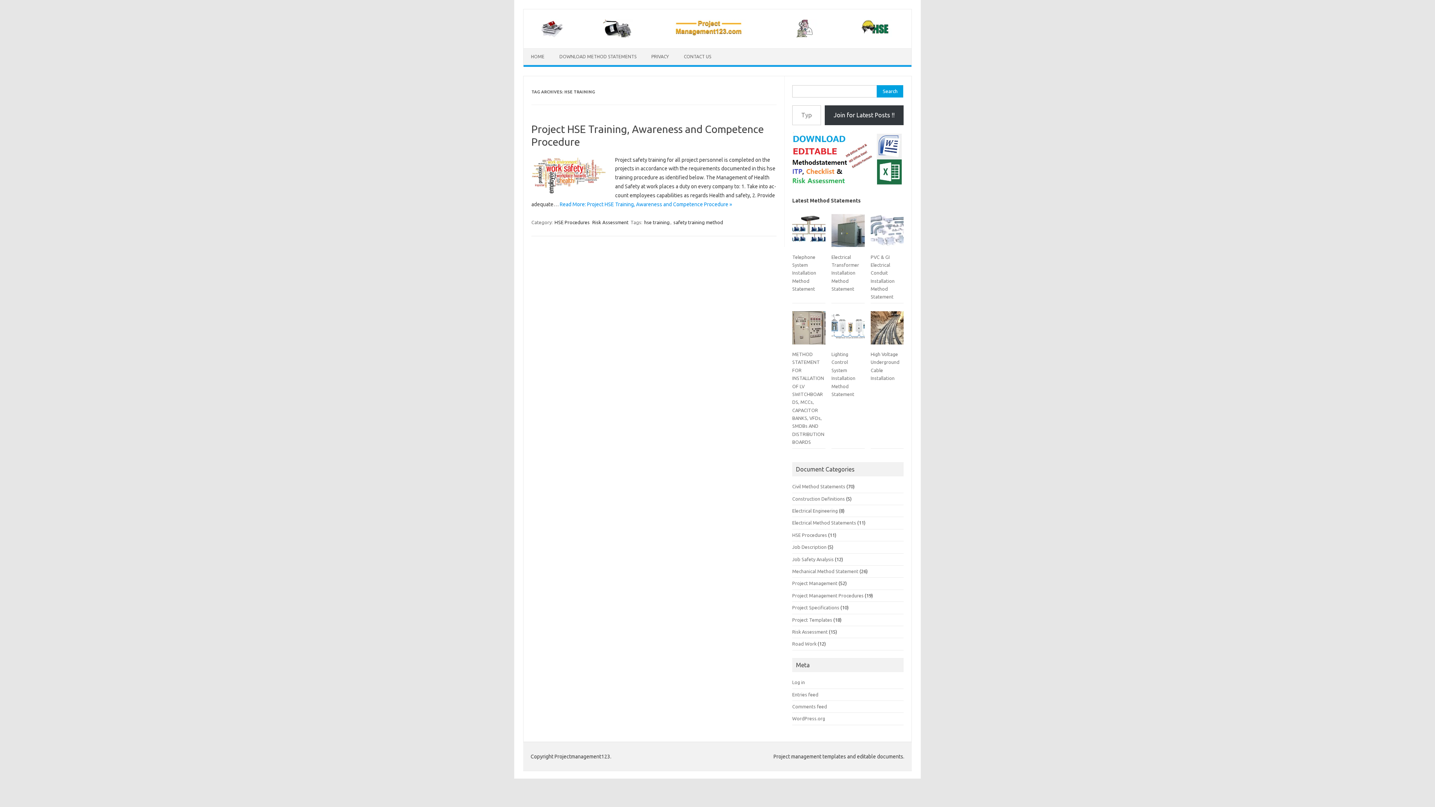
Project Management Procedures (828, 595)
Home (537, 56)
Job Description (809, 547)
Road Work (804, 643)
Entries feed (805, 694)
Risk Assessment (610, 222)
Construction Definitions (818, 498)
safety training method (698, 222)
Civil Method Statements (818, 486)
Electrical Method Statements (824, 522)
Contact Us (697, 56)
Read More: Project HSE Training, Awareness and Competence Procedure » (646, 204)
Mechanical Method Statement (825, 571)
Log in (798, 682)
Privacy (660, 56)
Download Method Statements (597, 56)
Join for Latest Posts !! (864, 115)
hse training (657, 222)
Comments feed (809, 706)
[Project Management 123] (717, 35)
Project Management (814, 583)
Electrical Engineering (815, 510)
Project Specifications (815, 607)
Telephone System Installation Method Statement (804, 273)
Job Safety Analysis (813, 559)
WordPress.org (808, 718)
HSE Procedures (572, 222)
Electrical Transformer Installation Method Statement (845, 273)
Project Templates (812, 619)
